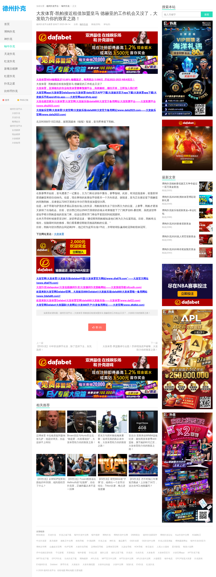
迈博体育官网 (112, 546)
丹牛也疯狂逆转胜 (44, 552)
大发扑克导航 (82, 546)
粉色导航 (80, 540)
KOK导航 (138, 546)
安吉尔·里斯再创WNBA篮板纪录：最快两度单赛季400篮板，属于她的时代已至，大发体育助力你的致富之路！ (143, 442)
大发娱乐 (76, 564)
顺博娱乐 (16, 121)
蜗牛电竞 (169, 558)
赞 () (99, 327)
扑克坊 (129, 552)
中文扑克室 (41, 540)
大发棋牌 (16, 138)
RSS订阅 (24, 99)
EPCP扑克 (56, 558)
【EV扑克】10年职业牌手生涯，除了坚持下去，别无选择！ (64, 347)
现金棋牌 (16, 134)
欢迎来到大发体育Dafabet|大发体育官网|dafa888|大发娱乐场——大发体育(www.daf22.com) (88, 300)
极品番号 (123, 540)
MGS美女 (40, 534)
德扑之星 (104, 552)
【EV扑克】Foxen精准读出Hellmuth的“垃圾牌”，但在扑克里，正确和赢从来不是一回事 (81, 484)
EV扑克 (139, 564)
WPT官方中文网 (109, 558)
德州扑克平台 (16, 10)
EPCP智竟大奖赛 (183, 558)
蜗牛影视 (82, 552)
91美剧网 (91, 540)
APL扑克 (95, 558)
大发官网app (179, 552)
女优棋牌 (16, 129)
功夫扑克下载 (70, 558)
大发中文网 (118, 564)
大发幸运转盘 (104, 564)
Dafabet (53, 564)
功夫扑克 (140, 552)
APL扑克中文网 (143, 558)
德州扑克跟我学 (150, 534)
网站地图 (70, 570)
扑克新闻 (198, 558)
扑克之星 (9, 83)
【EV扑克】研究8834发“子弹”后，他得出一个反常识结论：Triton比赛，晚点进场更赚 (112, 484)
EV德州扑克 (41, 564)
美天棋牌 (53, 540)
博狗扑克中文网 (121, 534)
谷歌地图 (61, 570)
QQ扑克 (129, 564)
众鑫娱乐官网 (55, 546)
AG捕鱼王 (196, 534)
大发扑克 (16, 113)
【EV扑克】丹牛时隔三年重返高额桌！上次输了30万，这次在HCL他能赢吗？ (143, 482)
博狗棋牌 (84, 558)
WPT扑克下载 (42, 558)
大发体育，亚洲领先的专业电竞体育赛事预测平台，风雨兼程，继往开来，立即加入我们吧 (87, 88)
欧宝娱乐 (150, 546)
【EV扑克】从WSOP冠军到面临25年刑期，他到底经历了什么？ (50, 482)
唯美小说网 (188, 546)
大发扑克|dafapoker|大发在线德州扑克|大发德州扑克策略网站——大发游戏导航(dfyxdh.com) (89, 287)
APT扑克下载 (194, 552)
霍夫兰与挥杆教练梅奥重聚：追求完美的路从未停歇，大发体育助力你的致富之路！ (112, 440)
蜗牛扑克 (9, 46)
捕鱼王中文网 (67, 540)
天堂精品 (71, 552)
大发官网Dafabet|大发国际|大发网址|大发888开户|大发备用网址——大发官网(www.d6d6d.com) (90, 305)
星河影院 (176, 546)
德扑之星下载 (117, 552)
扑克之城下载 (65, 534)
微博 (7, 99)
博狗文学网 (41, 546)
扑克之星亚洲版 (165, 540)
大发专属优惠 (89, 564)
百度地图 (78, 570)
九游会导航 (126, 546)
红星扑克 (9, 76)
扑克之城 (102, 540)
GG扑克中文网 (148, 540)
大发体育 (59, 234)
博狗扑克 (9, 31)
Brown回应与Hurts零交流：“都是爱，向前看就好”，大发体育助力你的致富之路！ (81, 439)
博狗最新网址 (181, 540)
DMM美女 (135, 534)
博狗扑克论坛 (166, 534)
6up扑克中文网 (182, 534)
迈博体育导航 (97, 546)
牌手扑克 (64, 564)
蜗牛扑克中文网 (81, 534)
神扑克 (8, 39)
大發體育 (157, 558)
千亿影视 (60, 552)
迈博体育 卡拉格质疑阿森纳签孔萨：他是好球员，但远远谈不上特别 (50, 439)
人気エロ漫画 (163, 546)
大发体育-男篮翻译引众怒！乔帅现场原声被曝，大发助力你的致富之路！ (130, 347)
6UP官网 (69, 546)
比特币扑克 (11, 91)
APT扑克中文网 (126, 558)
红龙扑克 (9, 61)
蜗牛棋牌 (95, 534)
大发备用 (16, 142)
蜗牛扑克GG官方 (198, 540)
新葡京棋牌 (11, 68)
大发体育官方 (164, 552)
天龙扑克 (9, 54)
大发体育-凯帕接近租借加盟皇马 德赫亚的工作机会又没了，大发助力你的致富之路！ (96, 15)
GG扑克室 (134, 540)
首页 (7, 24)
